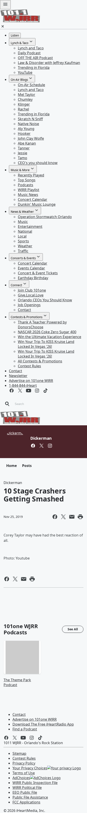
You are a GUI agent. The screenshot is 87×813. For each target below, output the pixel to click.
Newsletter (18, 375)
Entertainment (30, 226)
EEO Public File (24, 792)
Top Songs (26, 180)
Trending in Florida (34, 67)
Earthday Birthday (33, 277)
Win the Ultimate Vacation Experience (49, 336)
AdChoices (21, 777)
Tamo (22, 157)
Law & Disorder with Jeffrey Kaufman (49, 62)
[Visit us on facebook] (11, 390)
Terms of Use (23, 772)
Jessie (22, 153)
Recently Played (31, 175)
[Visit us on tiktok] (45, 390)
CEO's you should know (38, 162)
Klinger (24, 104)
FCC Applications (26, 802)
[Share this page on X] (63, 517)
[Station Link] (20, 21)
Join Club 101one (32, 290)
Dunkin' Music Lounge (37, 204)
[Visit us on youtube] (28, 390)
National (25, 231)
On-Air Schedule (31, 84)
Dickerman (41, 438)
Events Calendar (31, 268)
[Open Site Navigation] (5, 4)
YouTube (25, 72)
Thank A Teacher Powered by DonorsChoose (42, 324)
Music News (28, 194)
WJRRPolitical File (27, 787)
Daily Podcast (29, 52)
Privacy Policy (23, 763)
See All (73, 629)
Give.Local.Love (31, 295)
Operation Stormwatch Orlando (45, 216)
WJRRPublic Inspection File (35, 782)
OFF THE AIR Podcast (35, 57)
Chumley (25, 99)
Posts (27, 465)
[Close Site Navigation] (2, 26)
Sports (23, 241)
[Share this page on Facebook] (55, 517)
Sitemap (19, 753)
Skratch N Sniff (30, 118)
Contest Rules (29, 366)
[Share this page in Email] (72, 517)
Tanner (24, 148)
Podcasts (25, 184)
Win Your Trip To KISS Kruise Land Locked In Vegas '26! (46, 344)
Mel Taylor (26, 94)
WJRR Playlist (28, 189)
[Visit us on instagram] (37, 390)
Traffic (23, 250)
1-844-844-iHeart (23, 385)
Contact (24, 309)
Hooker (24, 133)
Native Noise (28, 123)
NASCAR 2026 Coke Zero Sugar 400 (47, 331)
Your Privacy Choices (29, 768)
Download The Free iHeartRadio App (43, 724)
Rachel (23, 109)
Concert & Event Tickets (38, 273)
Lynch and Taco (31, 48)
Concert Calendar (32, 199)
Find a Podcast (24, 729)
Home (11, 465)
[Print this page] (80, 517)
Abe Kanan (27, 143)
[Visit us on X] (20, 390)
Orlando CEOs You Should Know (45, 300)
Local (22, 236)
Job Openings (29, 304)
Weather (25, 246)
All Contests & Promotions (40, 361)
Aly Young (26, 128)
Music (23, 221)
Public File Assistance (30, 797)
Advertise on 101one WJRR (31, 380)
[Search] (7, 403)
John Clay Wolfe (31, 138)
